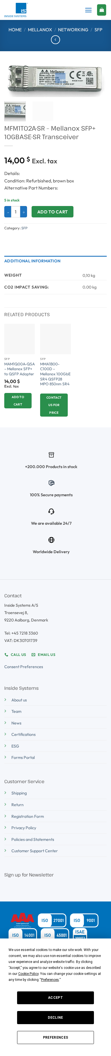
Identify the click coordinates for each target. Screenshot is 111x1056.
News (16, 723)
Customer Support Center (34, 850)
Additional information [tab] (32, 261)
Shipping (19, 793)
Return (17, 804)
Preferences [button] (50, 980)
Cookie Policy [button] (28, 974)
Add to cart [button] (18, 400)
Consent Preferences (23, 666)
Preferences (55, 1037)
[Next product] (55, 39)
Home (15, 29)
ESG (15, 746)
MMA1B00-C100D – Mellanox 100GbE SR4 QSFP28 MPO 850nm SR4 (55, 374)
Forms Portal (23, 757)
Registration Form (27, 816)
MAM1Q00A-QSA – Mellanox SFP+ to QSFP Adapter (19, 369)
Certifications (23, 734)
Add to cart (52, 212)
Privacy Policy (23, 827)
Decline (55, 1018)
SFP (98, 29)
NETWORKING (73, 29)
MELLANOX (40, 29)
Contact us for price (53, 405)
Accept (55, 998)
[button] (88, 10)
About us (19, 700)
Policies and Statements (32, 839)
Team (16, 711)
